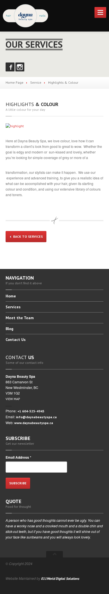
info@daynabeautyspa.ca (36, 417)
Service (35, 82)
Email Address (18, 457)
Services (13, 306)
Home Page (14, 82)
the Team (20, 317)
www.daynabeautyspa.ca (33, 423)
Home (11, 296)
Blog (9, 328)
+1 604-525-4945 (30, 411)
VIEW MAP (13, 399)
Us (16, 339)
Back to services (27, 236)
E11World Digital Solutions (60, 578)
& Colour (32, 104)
